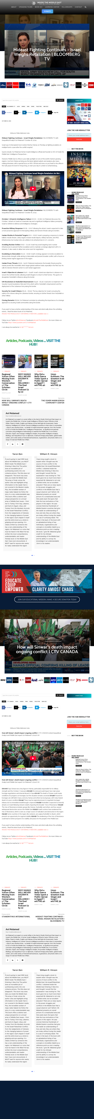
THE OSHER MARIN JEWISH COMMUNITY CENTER (52, 401)
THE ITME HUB (36, 44)
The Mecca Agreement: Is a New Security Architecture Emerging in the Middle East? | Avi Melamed (83, 228)
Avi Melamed (12, 413)
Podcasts (7, 371)
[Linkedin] (13, 444)
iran (28, 106)
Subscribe (79, 139)
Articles (78, 211)
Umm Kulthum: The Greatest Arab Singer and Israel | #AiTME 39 (57, 380)
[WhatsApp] (50, 1117)
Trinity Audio (19, 133)
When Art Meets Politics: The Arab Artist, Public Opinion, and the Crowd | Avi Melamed (83, 207)
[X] (17, 444)
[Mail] (45, 1117)
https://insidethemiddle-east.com (13, 416)
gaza (18, 106)
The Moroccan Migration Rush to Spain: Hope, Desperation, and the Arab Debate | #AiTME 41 (83, 238)
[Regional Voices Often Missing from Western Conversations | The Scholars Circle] (8, 361)
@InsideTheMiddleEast (40, 320)
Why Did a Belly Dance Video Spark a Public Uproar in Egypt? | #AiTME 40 (41, 380)
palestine (39, 106)
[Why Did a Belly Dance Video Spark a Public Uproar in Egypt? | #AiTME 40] (41, 361)
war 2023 (45, 106)
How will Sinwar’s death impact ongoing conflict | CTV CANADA (16, 403)
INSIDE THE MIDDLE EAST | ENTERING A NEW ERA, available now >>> (25, 313)
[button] (85, 7)
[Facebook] (8, 444)
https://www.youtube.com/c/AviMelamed (22, 322)
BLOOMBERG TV (11, 106)
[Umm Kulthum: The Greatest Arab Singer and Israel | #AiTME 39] (57, 361)
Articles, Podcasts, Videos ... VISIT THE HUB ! (33, 343)
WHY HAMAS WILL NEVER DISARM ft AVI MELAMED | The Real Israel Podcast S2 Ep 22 (24, 383)
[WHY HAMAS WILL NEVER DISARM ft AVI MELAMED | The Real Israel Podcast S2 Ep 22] (25, 361)
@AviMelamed (21, 320)
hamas (23, 106)
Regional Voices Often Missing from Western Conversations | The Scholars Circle (8, 382)
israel (32, 106)
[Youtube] (22, 444)
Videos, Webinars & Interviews (53, 44)
